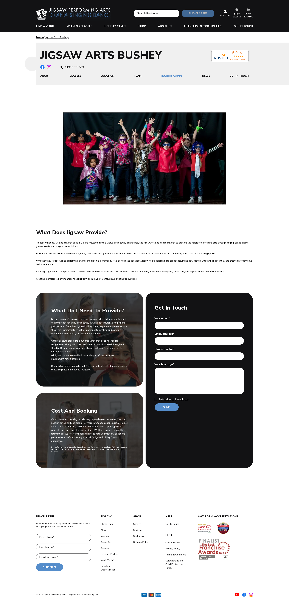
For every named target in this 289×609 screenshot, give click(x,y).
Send (166, 407)
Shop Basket (237, 15)
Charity (137, 524)
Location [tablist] (107, 76)
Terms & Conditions (175, 554)
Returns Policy (141, 542)
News (104, 530)
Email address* (164, 334)
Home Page (107, 524)
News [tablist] (206, 76)
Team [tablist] (137, 76)
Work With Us (108, 560)
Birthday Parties (109, 554)
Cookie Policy (172, 542)
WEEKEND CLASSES (79, 26)
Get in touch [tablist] (239, 76)
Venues (105, 536)
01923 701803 (74, 67)
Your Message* (164, 364)
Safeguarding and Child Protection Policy (174, 564)
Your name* (162, 318)
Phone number (164, 349)
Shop (142, 26)
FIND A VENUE (45, 26)
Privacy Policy (172, 548)
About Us (165, 26)
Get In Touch (243, 26)
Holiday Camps (115, 26)
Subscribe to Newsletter (174, 399)
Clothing (137, 530)
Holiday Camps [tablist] (172, 76)
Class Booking (248, 15)
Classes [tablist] (75, 76)
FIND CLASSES (198, 13)
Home (40, 37)
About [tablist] (45, 76)
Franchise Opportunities (202, 26)
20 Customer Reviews (238, 59)
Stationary (138, 536)
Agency (105, 548)
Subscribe (49, 567)
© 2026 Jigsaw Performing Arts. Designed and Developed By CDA (67, 594)
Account (225, 15)
